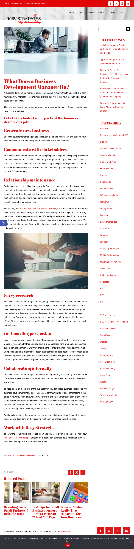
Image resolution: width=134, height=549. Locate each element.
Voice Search (106, 375)
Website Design (107, 388)
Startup (103, 342)
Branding (104, 142)
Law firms (104, 228)
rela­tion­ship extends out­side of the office (37, 208)
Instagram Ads (107, 208)
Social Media (106, 335)
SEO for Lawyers (107, 315)
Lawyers (104, 235)
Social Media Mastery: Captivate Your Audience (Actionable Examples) (112, 92)
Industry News (106, 188)
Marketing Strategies (109, 248)
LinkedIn (104, 242)
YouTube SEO (106, 402)
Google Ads (105, 182)
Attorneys (104, 128)
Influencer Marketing (109, 195)
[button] (3, 223)
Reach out (8, 438)
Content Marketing (108, 155)
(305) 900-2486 (19, 3)
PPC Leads (105, 295)
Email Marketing (107, 168)
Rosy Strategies (65, 531)
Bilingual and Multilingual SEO (114, 135)
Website (103, 382)
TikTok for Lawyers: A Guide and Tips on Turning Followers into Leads (114, 49)
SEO (102, 308)
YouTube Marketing (109, 395)
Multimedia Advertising (110, 262)
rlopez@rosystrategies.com (37, 3)
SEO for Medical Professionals (114, 322)
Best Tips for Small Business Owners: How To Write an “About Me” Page (45, 512)
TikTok (103, 348)
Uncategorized (106, 355)
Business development (26, 455)
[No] (130, 542)
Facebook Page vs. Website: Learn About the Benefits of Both (113, 107)
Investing (104, 215)
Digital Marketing (108, 162)
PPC (102, 288)
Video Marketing (107, 368)
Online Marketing (108, 275)
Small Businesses (108, 328)
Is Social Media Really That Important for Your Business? (71, 512)
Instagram (105, 202)
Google (103, 175)
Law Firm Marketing (109, 222)
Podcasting (105, 282)
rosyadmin (10, 455)
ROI (101, 302)
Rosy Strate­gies (23, 438)
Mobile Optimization (109, 255)
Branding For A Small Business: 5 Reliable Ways (16, 510)
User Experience (107, 362)
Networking (105, 268)
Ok (67, 545)
